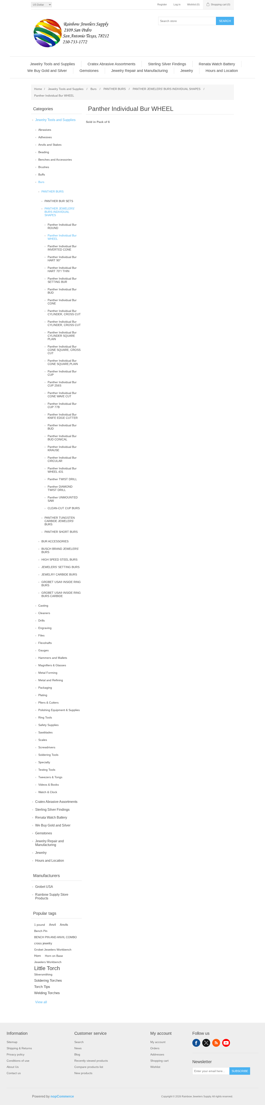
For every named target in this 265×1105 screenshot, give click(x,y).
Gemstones (43, 833)
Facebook (196, 1043)
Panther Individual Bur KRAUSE (62, 448)
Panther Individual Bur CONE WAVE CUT (62, 394)
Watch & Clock (47, 792)
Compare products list (88, 1067)
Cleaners (44, 613)
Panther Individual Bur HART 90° (62, 258)
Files (41, 635)
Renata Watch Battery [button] (217, 64)
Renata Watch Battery (51, 817)
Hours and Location (49, 860)
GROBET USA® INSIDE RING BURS (61, 583)
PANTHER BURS (52, 191)
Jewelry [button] (186, 71)
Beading (43, 152)
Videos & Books (48, 784)
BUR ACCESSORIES (55, 541)
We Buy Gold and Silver (52, 825)
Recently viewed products (91, 1060)
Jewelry (41, 852)
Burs (41, 182)
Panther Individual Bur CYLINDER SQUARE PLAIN (62, 336)
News (78, 1048)
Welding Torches (47, 993)
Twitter (206, 1043)
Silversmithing (43, 974)
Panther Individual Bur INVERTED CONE (62, 248)
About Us (13, 1067)
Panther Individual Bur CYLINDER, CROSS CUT (64, 312)
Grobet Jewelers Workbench (52, 949)
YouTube (226, 1043)
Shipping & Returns (19, 1048)
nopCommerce (62, 1096)
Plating (42, 695)
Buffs (41, 174)
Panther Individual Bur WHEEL (62, 237)
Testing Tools (46, 769)
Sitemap (12, 1042)
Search (225, 21)
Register (162, 4)
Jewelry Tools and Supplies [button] (52, 64)
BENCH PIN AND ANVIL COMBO (55, 937)
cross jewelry (43, 943)
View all (41, 1002)
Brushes (43, 167)
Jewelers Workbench (47, 962)
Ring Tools (45, 717)
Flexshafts (45, 643)
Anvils (64, 924)
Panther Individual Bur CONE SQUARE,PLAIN (63, 362)
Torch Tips (42, 987)
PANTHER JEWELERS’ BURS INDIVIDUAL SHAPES (60, 212)
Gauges (43, 650)
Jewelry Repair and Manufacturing (49, 843)
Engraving (45, 628)
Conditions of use (18, 1060)
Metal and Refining (50, 680)
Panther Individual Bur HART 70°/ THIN (62, 269)
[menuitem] (52, 64)
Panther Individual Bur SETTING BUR (62, 280)
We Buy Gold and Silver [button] (47, 71)
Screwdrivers (46, 747)
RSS (216, 1043)
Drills (41, 620)
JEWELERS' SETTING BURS (60, 567)
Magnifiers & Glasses (52, 665)
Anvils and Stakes (49, 144)
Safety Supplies (48, 725)
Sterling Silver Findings (52, 809)
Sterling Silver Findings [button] (167, 64)
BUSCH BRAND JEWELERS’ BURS (60, 550)
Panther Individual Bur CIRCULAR (62, 459)
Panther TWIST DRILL (62, 479)
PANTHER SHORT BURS (61, 531)
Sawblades (45, 732)
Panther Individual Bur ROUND (62, 226)
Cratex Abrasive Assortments (56, 801)
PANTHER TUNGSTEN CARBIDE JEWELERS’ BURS (60, 521)
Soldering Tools (48, 754)
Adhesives (45, 137)
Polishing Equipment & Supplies (59, 710)
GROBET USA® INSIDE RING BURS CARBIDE (61, 594)
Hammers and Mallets (52, 657)
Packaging (45, 687)
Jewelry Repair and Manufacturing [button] (139, 71)
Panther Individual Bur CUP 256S (62, 383)
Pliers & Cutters (48, 702)
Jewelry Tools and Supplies (55, 120)
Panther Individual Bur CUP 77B (62, 405)
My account (157, 1042)
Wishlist (155, 1067)
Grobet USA (44, 886)
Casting (43, 605)
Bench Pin (40, 931)
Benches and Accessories (55, 159)
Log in (177, 4)
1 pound (39, 924)
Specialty (44, 762)
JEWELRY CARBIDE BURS (59, 574)
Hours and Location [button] (222, 71)
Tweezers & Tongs (50, 777)
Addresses (157, 1054)
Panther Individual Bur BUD (62, 291)
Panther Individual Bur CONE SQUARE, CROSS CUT (64, 350)
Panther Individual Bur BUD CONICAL (62, 437)
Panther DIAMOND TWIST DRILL (60, 488)
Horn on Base (54, 955)
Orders (154, 1048)
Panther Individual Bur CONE (62, 301)
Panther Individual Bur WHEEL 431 (62, 470)
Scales (42, 740)
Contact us (14, 1073)
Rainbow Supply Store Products (51, 896)
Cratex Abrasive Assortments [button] (111, 64)
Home (38, 89)
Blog (77, 1054)
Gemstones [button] (89, 71)
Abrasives (44, 129)
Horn (37, 955)
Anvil (52, 924)
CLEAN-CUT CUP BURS (64, 508)
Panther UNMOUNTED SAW (63, 499)
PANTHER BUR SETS (59, 201)
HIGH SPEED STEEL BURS (59, 559)
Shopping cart (159, 1060)
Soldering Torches (48, 981)
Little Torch (47, 968)
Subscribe (240, 1071)
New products (83, 1073)
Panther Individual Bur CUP (62, 373)
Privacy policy (15, 1054)
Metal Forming (47, 672)
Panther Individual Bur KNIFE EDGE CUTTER (63, 416)
